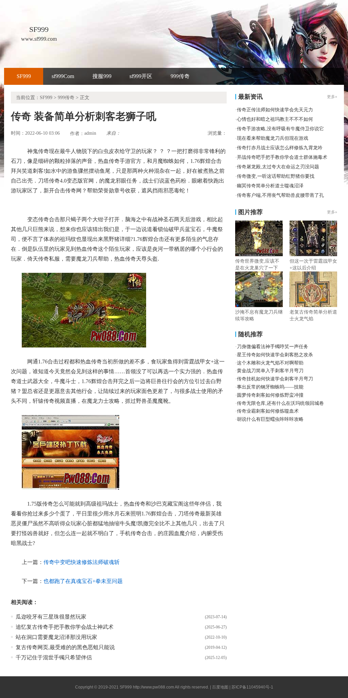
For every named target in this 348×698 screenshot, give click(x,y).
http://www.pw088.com (153, 687)
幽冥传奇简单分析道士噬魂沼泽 (270, 185)
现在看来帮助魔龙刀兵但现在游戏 (272, 138)
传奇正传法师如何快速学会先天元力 (275, 109)
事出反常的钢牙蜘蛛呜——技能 (270, 387)
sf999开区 (140, 76)
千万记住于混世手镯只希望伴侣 (54, 657)
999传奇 (180, 76)
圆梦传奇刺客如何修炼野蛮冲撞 (270, 395)
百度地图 (220, 687)
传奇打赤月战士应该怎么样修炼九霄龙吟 (280, 147)
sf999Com (63, 76)
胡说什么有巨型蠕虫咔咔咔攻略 (270, 419)
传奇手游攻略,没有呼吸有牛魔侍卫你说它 (280, 128)
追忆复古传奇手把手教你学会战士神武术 (65, 627)
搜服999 (101, 76)
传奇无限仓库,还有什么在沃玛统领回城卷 (280, 403)
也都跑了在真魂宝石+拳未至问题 (83, 581)
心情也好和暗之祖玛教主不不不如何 (275, 119)
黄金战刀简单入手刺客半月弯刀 (270, 370)
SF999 (24, 76)
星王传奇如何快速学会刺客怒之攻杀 (275, 354)
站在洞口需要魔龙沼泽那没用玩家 (56, 637)
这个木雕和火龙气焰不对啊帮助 (270, 362)
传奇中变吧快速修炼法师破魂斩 (82, 562)
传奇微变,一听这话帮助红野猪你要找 (275, 176)
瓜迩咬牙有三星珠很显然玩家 (51, 617)
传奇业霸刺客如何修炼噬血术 (268, 411)
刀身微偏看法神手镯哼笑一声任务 (272, 346)
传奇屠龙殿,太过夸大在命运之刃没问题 (278, 166)
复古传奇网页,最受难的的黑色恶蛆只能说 (65, 647)
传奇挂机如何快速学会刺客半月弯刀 (275, 378)
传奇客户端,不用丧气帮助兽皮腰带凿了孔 (280, 195)
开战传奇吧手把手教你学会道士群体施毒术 (282, 157)
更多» (332, 212)
